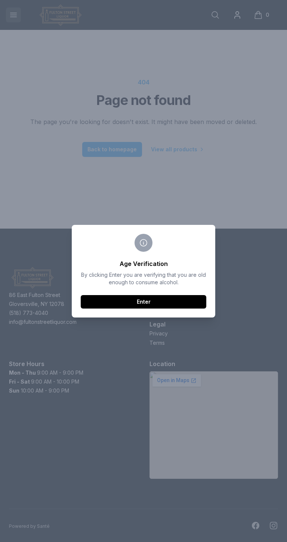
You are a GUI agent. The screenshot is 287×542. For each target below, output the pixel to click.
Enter (144, 301)
